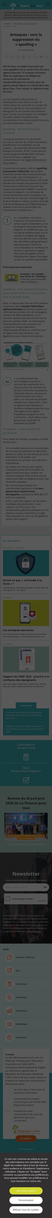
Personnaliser (26, 1200)
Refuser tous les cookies (26, 1209)
